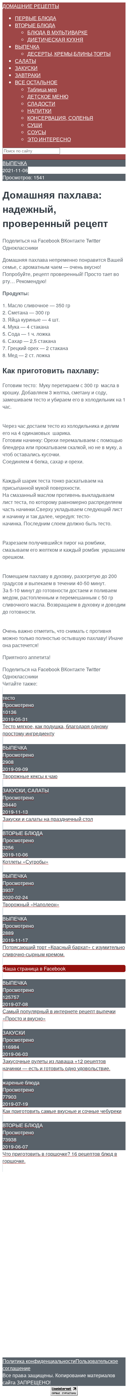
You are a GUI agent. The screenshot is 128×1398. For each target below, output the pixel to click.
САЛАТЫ (25, 60)
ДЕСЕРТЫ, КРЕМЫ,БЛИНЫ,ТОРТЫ (69, 53)
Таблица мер (42, 89)
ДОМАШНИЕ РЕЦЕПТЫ (30, 6)
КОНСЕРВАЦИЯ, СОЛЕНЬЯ (60, 117)
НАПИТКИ (39, 110)
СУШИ (34, 125)
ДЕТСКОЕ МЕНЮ (47, 96)
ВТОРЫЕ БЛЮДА (35, 25)
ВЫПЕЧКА (27, 46)
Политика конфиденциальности (38, 1361)
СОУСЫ (36, 132)
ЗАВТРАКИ (28, 75)
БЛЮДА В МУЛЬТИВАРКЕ (57, 32)
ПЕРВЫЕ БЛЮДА (35, 18)
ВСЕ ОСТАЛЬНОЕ (36, 82)
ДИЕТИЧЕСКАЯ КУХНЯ (55, 39)
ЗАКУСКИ (26, 68)
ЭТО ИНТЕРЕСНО (49, 139)
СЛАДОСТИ (41, 103)
